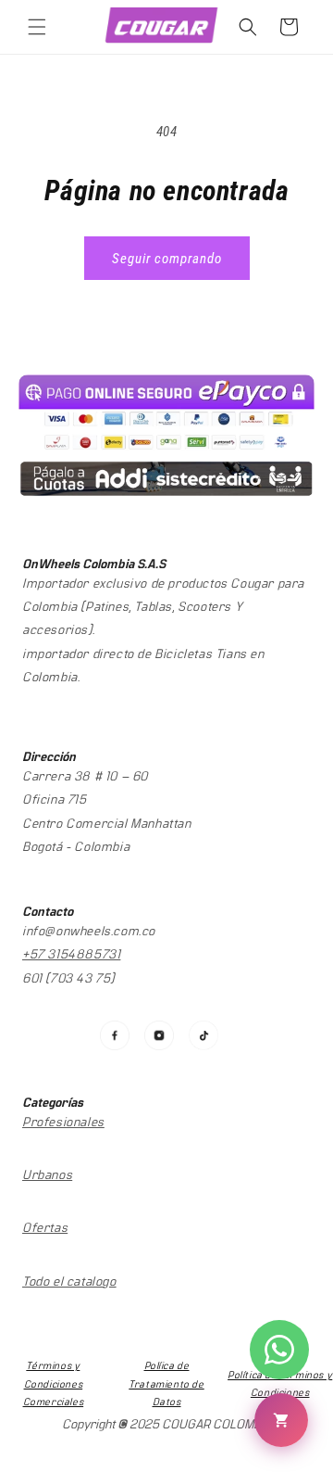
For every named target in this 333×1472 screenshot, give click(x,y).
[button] (37, 26)
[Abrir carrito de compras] (281, 1420)
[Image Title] (115, 1035)
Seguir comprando (167, 258)
